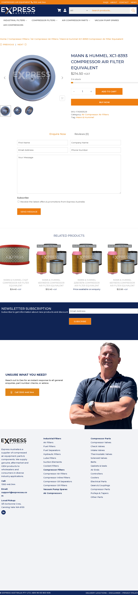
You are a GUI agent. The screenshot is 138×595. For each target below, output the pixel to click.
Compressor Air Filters (55, 473)
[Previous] (4, 77)
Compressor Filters (19, 39)
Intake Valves (98, 450)
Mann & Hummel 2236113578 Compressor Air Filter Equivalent (87, 283)
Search (133, 10)
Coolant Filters (51, 466)
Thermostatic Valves (101, 454)
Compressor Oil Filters (55, 485)
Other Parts (97, 497)
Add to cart (109, 91)
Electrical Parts (99, 481)
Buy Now (104, 102)
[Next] (62, 77)
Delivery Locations (96, 593)
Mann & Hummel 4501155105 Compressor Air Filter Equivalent (122, 283)
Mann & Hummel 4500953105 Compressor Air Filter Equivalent (51, 283)
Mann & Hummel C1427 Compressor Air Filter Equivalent (16, 283)
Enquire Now (57, 134)
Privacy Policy (130, 593)
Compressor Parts (100, 489)
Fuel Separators (51, 450)
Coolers (95, 477)
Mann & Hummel (85, 117)
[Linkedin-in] (3, 512)
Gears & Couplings (100, 485)
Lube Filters (49, 458)
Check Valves (98, 446)
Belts (93, 462)
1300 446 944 (39, 2)
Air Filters (48, 442)
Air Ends (95, 469)
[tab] (57, 134)
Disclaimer (114, 593)
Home (3, 39)
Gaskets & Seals (99, 466)
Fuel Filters (49, 446)
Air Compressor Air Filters (44, 39)
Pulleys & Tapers (99, 493)
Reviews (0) (82, 134)
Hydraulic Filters (52, 454)
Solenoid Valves (99, 458)
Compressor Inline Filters (56, 477)
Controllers (97, 473)
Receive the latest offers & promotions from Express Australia (52, 201)
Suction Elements (52, 462)
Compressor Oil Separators (57, 481)
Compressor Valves (101, 442)
